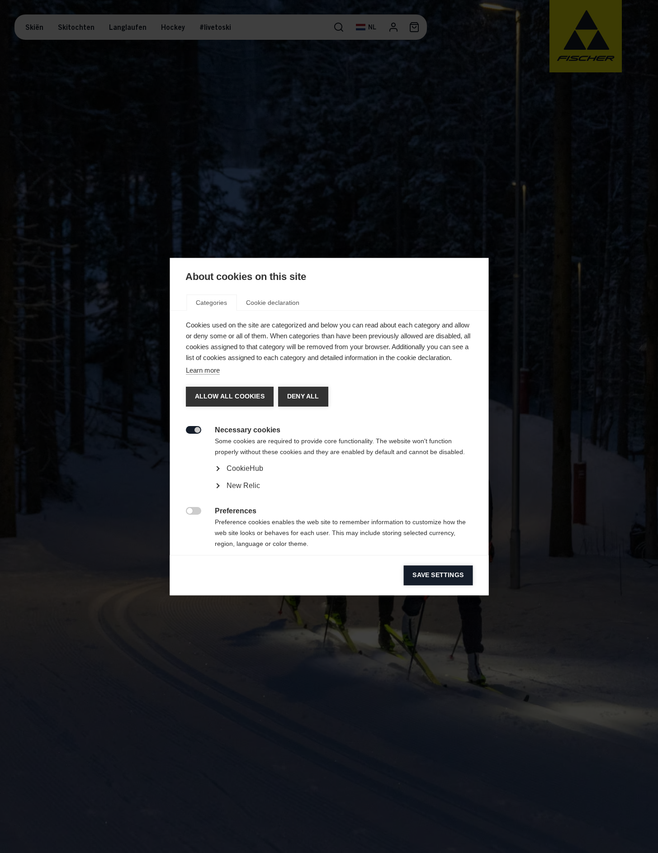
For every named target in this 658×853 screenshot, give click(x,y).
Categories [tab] (211, 302)
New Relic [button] (243, 485)
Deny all (303, 396)
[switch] (188, 429)
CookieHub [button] (244, 468)
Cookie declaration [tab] (272, 302)
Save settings (438, 575)
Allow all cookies (229, 396)
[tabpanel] (329, 494)
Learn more (202, 370)
